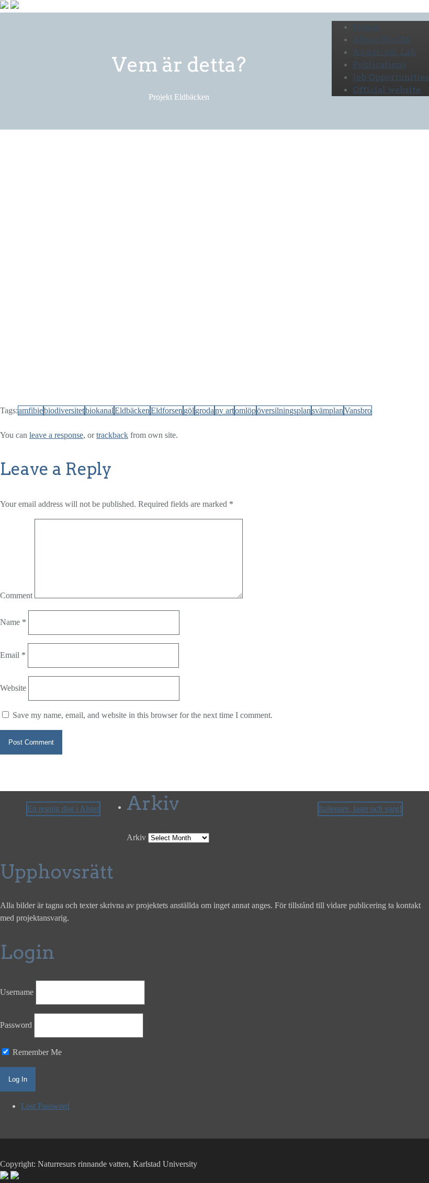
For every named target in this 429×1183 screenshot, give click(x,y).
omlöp (245, 410)
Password (16, 1024)
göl (189, 410)
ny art (224, 410)
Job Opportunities (391, 77)
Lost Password (45, 1105)
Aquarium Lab (384, 52)
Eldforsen (167, 410)
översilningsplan (284, 410)
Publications (380, 64)
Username (16, 992)
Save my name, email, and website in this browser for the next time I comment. (143, 715)
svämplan (327, 410)
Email (13, 655)
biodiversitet (64, 410)
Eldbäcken (132, 410)
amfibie (30, 410)
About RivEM (381, 39)
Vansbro (357, 410)
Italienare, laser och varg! (360, 808)
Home (366, 27)
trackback (112, 435)
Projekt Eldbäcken (107, 187)
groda (204, 410)
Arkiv (136, 837)
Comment (16, 595)
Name (13, 622)
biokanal (99, 410)
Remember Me (36, 1052)
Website (13, 687)
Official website (387, 90)
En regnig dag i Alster (63, 808)
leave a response (56, 435)
